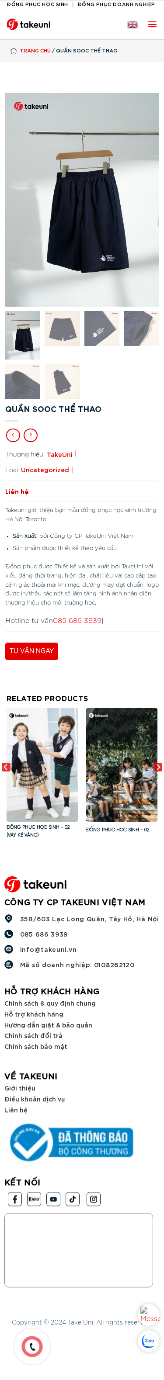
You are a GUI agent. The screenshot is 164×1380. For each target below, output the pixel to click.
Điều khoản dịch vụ (34, 1098)
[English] (132, 24)
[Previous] (6, 784)
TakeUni (60, 454)
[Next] (158, 784)
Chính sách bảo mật (35, 1045)
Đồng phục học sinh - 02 (117, 830)
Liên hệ (16, 1109)
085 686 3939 (77, 620)
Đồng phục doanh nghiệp (116, 3)
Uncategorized (45, 469)
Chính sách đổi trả (33, 1035)
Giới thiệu (19, 1087)
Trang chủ (35, 50)
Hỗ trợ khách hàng (33, 1014)
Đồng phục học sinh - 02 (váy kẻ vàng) (38, 831)
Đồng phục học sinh (37, 3)
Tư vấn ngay (32, 651)
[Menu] (152, 24)
